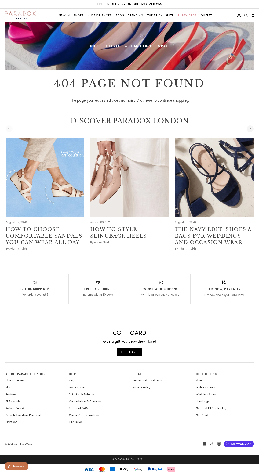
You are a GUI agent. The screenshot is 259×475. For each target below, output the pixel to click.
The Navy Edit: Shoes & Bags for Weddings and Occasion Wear (214, 235)
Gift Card (202, 415)
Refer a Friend (15, 408)
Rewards (19, 466)
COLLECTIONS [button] (206, 374)
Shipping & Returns (81, 394)
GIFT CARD (129, 352)
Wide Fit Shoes (205, 387)
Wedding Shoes (206, 394)
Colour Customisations (84, 415)
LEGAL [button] (137, 374)
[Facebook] (204, 444)
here (148, 100)
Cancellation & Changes (85, 401)
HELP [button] (72, 374)
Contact (11, 422)
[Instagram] (219, 444)
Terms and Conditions (147, 380)
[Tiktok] (211, 444)
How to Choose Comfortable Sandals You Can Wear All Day (44, 235)
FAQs (72, 380)
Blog (8, 387)
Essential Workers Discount (23, 415)
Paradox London (125, 459)
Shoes (200, 380)
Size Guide (76, 422)
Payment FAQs (79, 408)
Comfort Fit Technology (212, 408)
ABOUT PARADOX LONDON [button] (26, 374)
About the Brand (16, 380)
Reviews (11, 394)
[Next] (250, 128)
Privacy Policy (141, 387)
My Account (77, 387)
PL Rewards (13, 401)
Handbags (202, 401)
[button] (64, 15)
